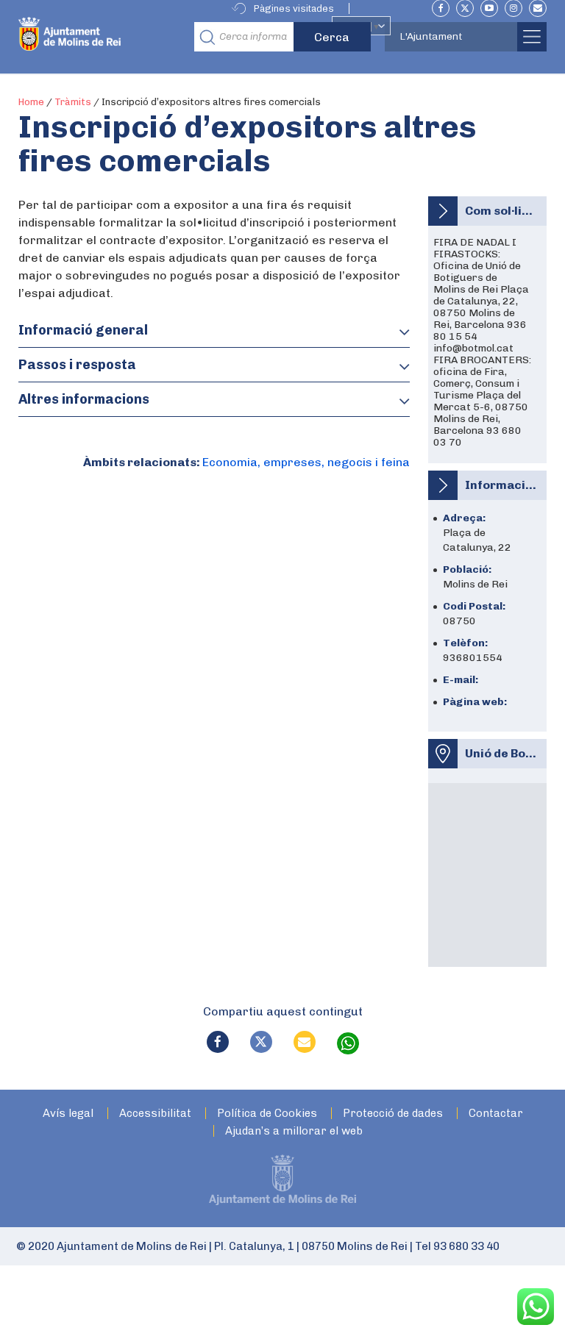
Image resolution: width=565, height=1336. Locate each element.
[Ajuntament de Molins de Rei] (101, 37)
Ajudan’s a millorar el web (294, 1131)
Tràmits (72, 101)
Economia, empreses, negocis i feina (306, 462)
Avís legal (68, 1113)
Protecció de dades (393, 1113)
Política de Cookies (267, 1113)
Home (31, 101)
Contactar (496, 1113)
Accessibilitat (155, 1113)
